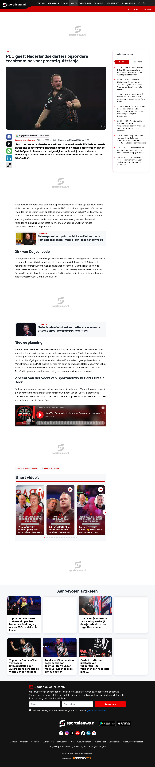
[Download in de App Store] (124, 723)
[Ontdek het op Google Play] (107, 723)
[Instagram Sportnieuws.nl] (67, 733)
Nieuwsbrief (62, 741)
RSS (72, 741)
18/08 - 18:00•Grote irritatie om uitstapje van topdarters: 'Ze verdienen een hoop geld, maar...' (131, 150)
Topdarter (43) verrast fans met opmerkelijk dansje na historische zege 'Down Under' (93, 623)
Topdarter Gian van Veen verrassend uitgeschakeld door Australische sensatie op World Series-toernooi (24, 665)
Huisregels (81, 746)
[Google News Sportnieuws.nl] (94, 733)
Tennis (64, 3)
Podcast (148, 9)
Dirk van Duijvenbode (28, 469)
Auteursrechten (84, 741)
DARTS (8, 51)
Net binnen (133, 9)
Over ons (24, 741)
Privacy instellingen (97, 746)
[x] (9, 144)
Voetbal (41, 3)
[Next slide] (105, 512)
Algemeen (138, 62)
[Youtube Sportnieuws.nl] (77, 733)
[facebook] (9, 137)
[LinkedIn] (9, 158)
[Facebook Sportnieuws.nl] (61, 733)
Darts (74, 3)
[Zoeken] (144, 3)
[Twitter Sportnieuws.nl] (72, 733)
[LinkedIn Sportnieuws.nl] (88, 733)
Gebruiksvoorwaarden (133, 741)
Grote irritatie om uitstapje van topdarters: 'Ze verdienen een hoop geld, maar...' (95, 665)
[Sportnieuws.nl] (14, 4)
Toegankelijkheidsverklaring (60, 746)
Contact (13, 741)
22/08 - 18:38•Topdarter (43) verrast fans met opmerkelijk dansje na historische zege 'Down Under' (131, 98)
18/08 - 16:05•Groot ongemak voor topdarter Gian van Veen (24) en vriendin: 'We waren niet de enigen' (130, 161)
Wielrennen (85, 3)
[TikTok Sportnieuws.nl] (83, 733)
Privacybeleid (100, 741)
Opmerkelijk (128, 3)
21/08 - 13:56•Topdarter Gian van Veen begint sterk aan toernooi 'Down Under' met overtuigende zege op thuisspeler (131, 139)
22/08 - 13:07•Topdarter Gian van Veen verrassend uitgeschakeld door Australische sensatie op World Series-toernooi (131, 126)
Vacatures (36, 741)
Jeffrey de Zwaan (51, 469)
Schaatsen (53, 3)
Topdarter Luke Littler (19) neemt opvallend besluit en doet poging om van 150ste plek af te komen (23, 624)
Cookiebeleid (114, 741)
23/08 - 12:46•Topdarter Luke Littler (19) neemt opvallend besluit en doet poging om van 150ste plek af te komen (130, 71)
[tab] (44, 537)
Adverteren (48, 741)
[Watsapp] (9, 151)
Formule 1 (99, 3)
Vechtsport (113, 3)
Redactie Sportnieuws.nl (25, 140)
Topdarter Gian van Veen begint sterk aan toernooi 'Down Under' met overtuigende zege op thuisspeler (59, 665)
